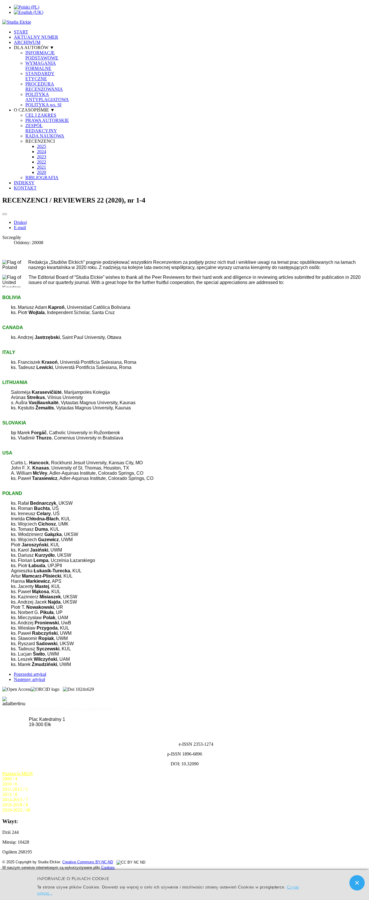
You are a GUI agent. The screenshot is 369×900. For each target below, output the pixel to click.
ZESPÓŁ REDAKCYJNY (41, 128)
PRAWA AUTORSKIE (47, 120)
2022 (41, 161)
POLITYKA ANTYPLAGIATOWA (47, 97)
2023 (41, 156)
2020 (41, 172)
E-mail (20, 227)
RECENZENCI (40, 141)
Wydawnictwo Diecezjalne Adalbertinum (70, 708)
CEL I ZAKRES (40, 115)
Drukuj (20, 222)
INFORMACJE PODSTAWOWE (41, 55)
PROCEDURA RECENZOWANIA (44, 86)
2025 (41, 146)
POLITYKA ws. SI (43, 104)
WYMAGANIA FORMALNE (40, 66)
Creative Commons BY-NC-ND (87, 862)
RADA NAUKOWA (44, 135)
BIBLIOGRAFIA (42, 177)
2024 (41, 151)
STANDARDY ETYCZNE (39, 76)
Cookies (108, 867)
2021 (41, 167)
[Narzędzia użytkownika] (4, 214)
